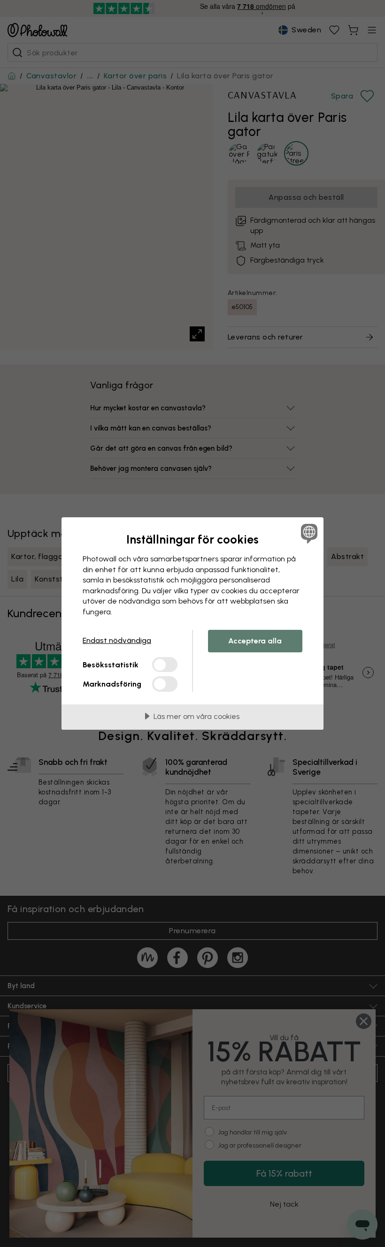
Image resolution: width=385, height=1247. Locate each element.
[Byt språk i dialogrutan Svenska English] (308, 533)
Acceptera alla (255, 640)
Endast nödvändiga (117, 640)
